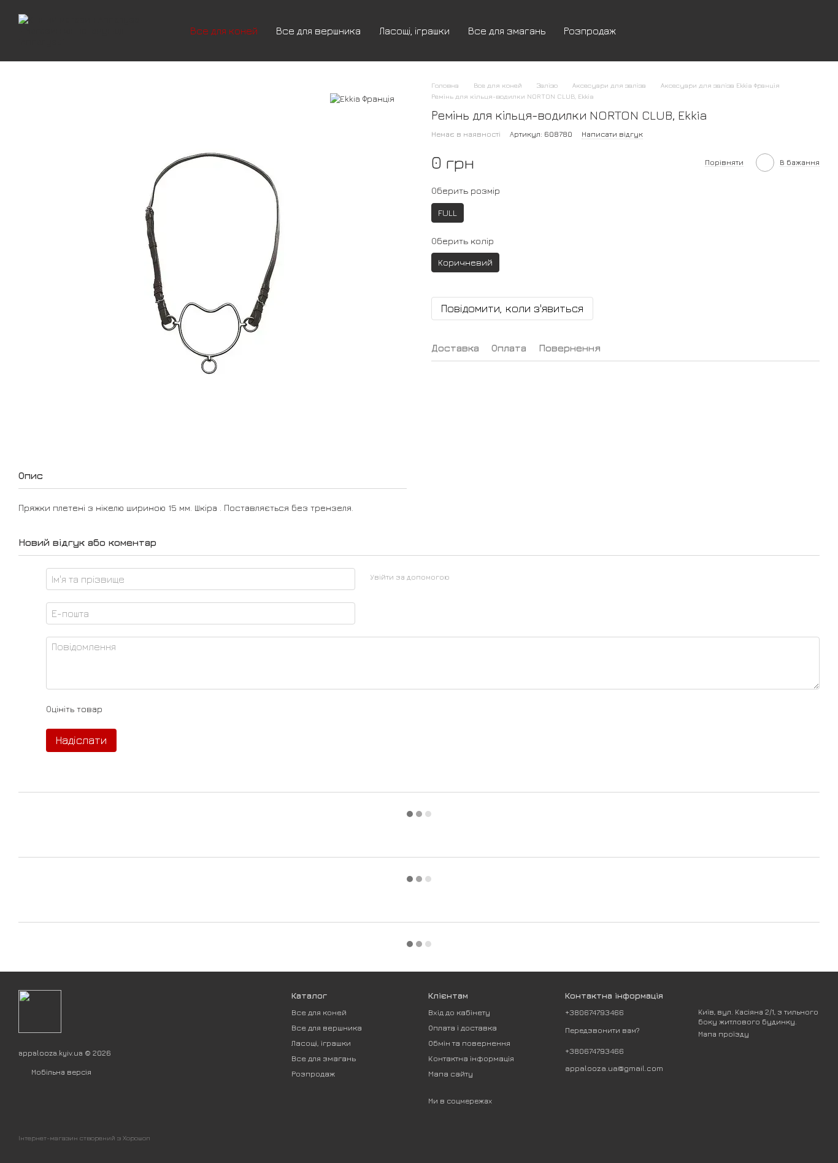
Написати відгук (612, 134)
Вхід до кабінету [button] (459, 1012)
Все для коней (224, 30)
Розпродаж (590, 30)
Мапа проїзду (723, 1033)
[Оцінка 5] (201, 709)
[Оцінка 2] (142, 709)
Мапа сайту (450, 1073)
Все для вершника (318, 30)
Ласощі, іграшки (414, 30)
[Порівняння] (714, 30)
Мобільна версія (60, 1072)
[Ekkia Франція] (362, 98)
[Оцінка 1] (123, 709)
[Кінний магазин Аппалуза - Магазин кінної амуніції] (39, 1010)
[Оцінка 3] (162, 709)
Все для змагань (506, 30)
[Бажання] (746, 30)
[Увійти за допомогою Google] (482, 577)
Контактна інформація (471, 1058)
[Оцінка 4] (181, 709)
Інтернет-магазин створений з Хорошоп (84, 1138)
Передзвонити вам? (602, 1030)
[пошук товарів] (647, 30)
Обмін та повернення (469, 1043)
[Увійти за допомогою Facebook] (463, 577)
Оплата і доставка (462, 1027)
